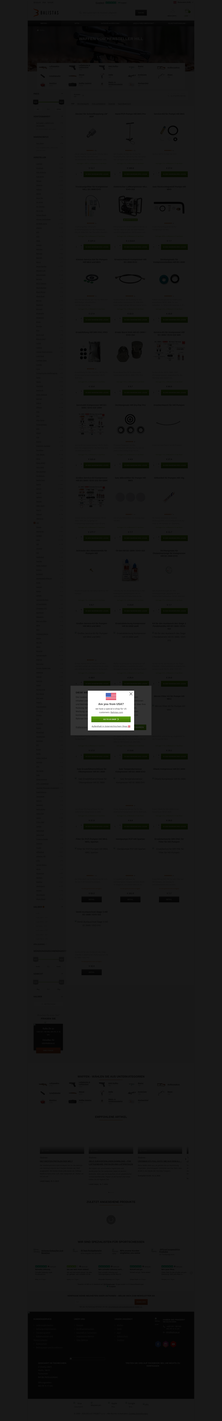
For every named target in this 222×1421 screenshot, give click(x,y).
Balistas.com (117, 712)
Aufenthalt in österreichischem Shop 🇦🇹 (111, 726)
